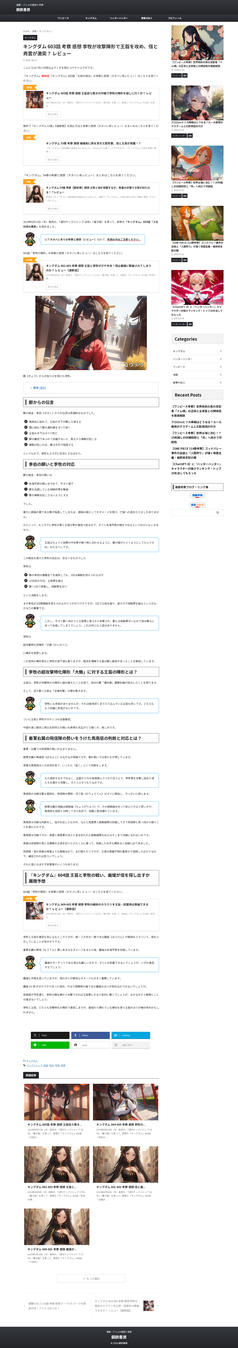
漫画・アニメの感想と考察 (119, 1331)
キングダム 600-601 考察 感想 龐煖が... (52, 1249)
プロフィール (175, 18)
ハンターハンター (119, 18)
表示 (42, 387)
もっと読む (93, 1278)
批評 (51, 1065)
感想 (46, 1065)
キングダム (91, 18)
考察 (63, 1065)
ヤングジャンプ (34, 1065)
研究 (57, 1065)
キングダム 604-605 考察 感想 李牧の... (121, 1124)
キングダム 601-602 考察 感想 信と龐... (121, 1187)
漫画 (175, 374)
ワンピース (63, 18)
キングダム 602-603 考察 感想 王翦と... (52, 1187)
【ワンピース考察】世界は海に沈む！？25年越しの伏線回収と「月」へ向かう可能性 (197, 184)
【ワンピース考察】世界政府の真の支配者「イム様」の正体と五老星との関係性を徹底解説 (196, 64)
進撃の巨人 (146, 18)
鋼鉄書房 (23, 9)
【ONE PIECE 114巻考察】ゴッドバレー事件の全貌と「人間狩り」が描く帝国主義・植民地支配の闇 (197, 246)
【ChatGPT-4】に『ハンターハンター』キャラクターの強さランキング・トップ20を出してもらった (197, 310)
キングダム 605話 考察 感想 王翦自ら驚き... (55, 1124)
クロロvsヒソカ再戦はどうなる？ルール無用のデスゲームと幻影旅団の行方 (197, 124)
